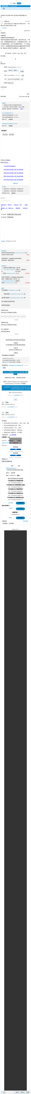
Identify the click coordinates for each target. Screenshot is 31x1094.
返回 (4, 8)
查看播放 (15, 440)
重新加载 (19, 3)
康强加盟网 (9, 6)
